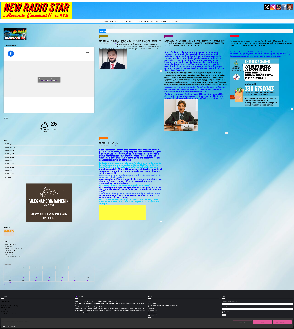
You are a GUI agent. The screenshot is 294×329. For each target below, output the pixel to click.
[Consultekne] (9, 232)
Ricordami (226, 311)
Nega (262, 322)
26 (49, 280)
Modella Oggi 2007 (9, 167)
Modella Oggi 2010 (9, 157)
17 (23, 277)
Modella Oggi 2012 (9, 150)
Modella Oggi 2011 (9, 153)
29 (88, 280)
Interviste (154, 21)
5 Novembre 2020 (104, 43)
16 (10, 277)
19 (49, 277)
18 (36, 277)
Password (224, 306)
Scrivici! (176, 21)
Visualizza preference (282, 322)
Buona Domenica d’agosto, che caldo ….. (84, 307)
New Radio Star (113, 43)
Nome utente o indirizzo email (229, 301)
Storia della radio (115, 21)
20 (62, 277)
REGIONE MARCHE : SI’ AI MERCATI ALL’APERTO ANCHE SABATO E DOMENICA (130, 41)
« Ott (5, 285)
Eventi (125, 21)
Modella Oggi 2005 (9, 173)
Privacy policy (14, 326)
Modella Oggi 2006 (9, 170)
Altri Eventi (8, 177)
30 (10, 282)
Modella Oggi (8, 144)
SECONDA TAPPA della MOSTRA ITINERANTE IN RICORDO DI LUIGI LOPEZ (92, 301)
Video (170, 21)
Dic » (8, 285)
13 (62, 275)
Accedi (224, 314)
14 (75, 275)
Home (106, 21)
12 (49, 275)
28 (75, 280)
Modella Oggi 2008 (9, 163)
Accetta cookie (242, 322)
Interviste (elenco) (152, 313)
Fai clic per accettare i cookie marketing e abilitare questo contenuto (49, 79)
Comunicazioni (133, 21)
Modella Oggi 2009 (9, 160)
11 (36, 275)
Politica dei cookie (6, 326)
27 (62, 280)
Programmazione (144, 21)
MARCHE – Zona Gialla (108, 143)
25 (36, 280)
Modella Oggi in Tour (10, 147)
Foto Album (163, 21)
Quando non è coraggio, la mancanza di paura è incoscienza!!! (163, 305)
